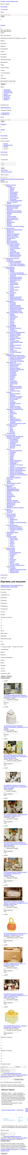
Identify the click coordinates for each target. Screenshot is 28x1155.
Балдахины (10, 209)
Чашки (12, 459)
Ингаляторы (13, 373)
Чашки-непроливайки (16, 460)
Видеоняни (13, 302)
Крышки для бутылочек (16, 469)
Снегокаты (13, 568)
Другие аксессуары (15, 256)
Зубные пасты (13, 383)
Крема (11, 416)
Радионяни (13, 304)
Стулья (12, 288)
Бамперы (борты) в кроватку (14, 212)
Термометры (13, 375)
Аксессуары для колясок (13, 244)
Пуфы (11, 343)
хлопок (2, 668)
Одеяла (9, 215)
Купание (9, 392)
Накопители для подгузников (18, 356)
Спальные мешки (11, 216)
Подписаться (19, 1110)
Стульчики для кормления (17, 272)
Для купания (13, 413)
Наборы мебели (14, 284)
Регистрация (4, 6)
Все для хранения (11, 292)
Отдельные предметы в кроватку (15, 226)
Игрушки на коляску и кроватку (15, 507)
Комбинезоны (13, 519)
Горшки (12, 389)
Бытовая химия (11, 433)
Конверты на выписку (16, 526)
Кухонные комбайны (15, 445)
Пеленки (9, 223)
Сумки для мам (14, 539)
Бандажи (12, 546)
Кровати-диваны (14, 197)
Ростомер (12, 339)
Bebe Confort (4, 633)
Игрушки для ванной (15, 397)
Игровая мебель (14, 289)
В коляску (9, 512)
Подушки (9, 213)
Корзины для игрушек (16, 297)
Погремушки (10, 494)
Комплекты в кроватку (13, 206)
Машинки (9, 486)
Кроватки (9, 186)
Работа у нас (7, 98)
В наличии (3, 592)
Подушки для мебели (15, 352)
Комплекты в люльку (12, 208)
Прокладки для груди (15, 363)
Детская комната (9, 267)
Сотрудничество (8, 92)
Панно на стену (14, 336)
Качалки (12, 322)
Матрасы (9, 220)
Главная (3, 585)
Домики (12, 556)
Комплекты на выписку (16, 528)
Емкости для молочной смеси (18, 470)
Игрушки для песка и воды (17, 565)
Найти (2, 16)
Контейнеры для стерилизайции (18, 474)
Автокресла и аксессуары (12, 258)
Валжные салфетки (15, 368)
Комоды (9, 203)
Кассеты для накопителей (17, 358)
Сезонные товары (10, 548)
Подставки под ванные (16, 396)
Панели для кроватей (15, 348)
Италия (3, 652)
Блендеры (12, 446)
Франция (3, 654)
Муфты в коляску (14, 245)
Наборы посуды (14, 462)
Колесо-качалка (14, 192)
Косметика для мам (12, 424)
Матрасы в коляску (15, 253)
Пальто (12, 518)
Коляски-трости (11, 238)
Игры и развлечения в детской (15, 312)
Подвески (9, 493)
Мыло (11, 410)
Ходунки (12, 319)
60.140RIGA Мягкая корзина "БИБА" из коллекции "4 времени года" (14, 964)
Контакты (6, 99)
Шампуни (12, 412)
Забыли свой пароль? (6, 171)
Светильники (13, 331)
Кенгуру (12, 540)
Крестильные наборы (12, 532)
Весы (11, 385)
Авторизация (4, 9)
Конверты (8, 509)
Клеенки (9, 225)
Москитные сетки (14, 252)
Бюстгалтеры (13, 538)
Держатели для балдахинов (14, 210)
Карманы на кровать (15, 338)
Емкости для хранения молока (18, 467)
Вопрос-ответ (7, 95)
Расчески (12, 378)
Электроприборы (11, 326)
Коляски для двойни (12, 235)
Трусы (11, 545)
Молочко (12, 431)
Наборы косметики (15, 419)
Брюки (12, 521)
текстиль (3, 670)
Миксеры (12, 447)
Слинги (12, 542)
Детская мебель (11, 268)
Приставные (13, 196)
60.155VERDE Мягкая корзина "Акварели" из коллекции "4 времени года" (15, 1026)
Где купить (7, 96)
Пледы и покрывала (12, 217)
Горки (11, 558)
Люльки (9, 239)
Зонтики (12, 249)
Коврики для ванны (15, 393)
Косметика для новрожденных (15, 409)
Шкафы (12, 270)
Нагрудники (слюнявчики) (14, 477)
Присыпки (13, 417)
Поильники (13, 452)
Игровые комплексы (15, 552)
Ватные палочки (14, 365)
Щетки (12, 379)
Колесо (12, 190)
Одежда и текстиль (10, 514)
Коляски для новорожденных (14, 229)
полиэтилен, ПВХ (5, 673)
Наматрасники (11, 222)
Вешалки (12, 346)
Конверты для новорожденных (18, 522)
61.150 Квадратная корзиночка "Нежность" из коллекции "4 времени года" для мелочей (15, 696)
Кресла (12, 291)
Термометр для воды (15, 403)
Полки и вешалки (14, 287)
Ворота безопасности (15, 306)
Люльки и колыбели (12, 202)
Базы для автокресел (15, 262)
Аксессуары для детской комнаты (16, 332)
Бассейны (12, 561)
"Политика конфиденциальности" (10, 1149)
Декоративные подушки (16, 342)
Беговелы (12, 551)
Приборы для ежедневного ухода (15, 355)
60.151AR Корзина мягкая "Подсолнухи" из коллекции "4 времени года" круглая (15, 934)
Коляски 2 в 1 (10, 231)
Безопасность (10, 301)
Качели (12, 321)
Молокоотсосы (14, 442)
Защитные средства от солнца (18, 423)
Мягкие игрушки (11, 487)
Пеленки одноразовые (16, 388)
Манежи (12, 271)
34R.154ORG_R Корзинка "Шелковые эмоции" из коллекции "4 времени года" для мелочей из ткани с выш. (15, 903)
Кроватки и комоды (10, 185)
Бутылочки (10, 479)
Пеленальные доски (15, 280)
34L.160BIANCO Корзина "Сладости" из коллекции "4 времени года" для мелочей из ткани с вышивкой (15, 787)
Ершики (12, 476)
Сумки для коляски (15, 248)
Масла (11, 414)
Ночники (12, 329)
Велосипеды (13, 554)
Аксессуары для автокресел (14, 261)
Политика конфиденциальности (9, 1119)
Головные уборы (11, 515)
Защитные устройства (16, 309)
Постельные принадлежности (13, 205)
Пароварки (13, 443)
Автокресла (10, 259)
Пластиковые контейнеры (17, 299)
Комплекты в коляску (15, 255)
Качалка (12, 189)
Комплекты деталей (15, 335)
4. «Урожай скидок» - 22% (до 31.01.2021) (12, 646)
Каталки (12, 323)
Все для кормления (10, 435)
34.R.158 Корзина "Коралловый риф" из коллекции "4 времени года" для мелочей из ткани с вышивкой (15, 844)
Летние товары (11, 549)
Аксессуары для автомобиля (17, 265)
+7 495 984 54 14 (5, 114)
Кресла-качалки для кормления (15, 436)
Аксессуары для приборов (17, 361)
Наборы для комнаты (15, 345)
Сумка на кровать (14, 340)
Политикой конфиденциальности (12, 1073)
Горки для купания (15, 406)
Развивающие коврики (13, 489)
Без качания (13, 199)
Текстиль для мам (11, 536)
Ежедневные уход (11, 362)
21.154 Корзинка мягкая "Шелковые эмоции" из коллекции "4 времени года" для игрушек (15, 727)
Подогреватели (14, 439)
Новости (6, 94)
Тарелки (12, 454)
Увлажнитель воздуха (15, 328)
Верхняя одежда (11, 516)
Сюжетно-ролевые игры (13, 502)
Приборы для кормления (13, 437)
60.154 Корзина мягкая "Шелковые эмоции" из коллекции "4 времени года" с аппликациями (15, 873)
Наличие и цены (8, 145)
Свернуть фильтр (5, 678)
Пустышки (13, 372)
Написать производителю (8, 1110)
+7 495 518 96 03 (5, 113)
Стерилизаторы (14, 440)
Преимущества (8, 91)
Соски (8, 480)
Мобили (9, 492)
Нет (2, 641)
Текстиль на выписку (12, 525)
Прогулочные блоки (12, 242)
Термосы (12, 453)
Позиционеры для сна (13, 219)
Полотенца (13, 402)
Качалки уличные (14, 563)
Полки (11, 349)
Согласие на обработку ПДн (20, 1119)
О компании (7, 89)
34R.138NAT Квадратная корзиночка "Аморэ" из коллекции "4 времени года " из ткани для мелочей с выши (15, 995)
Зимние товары (11, 566)
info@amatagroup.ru (6, 107)
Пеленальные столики (16, 277)
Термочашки (13, 463)
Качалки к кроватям (15, 333)
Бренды (6, 143)
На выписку (10, 510)
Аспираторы (13, 380)
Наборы (9, 481)
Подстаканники (14, 246)
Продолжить (4, 1153)
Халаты (12, 400)
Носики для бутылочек (16, 471)
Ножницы (12, 376)
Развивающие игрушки (13, 490)
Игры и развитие (9, 485)
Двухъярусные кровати (16, 200)
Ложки (12, 456)
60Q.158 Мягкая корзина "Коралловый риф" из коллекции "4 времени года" (15, 815)
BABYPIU (3, 636)
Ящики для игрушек (15, 298)
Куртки (12, 523)
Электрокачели (14, 282)
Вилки (11, 457)
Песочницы (13, 559)
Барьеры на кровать (15, 305)
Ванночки (12, 395)
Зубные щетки (14, 382)
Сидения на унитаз (15, 390)
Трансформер (13, 193)
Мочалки (12, 405)
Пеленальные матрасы (16, 278)
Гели (11, 427)
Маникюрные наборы (16, 386)
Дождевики (13, 251)
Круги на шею (14, 399)
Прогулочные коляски (13, 236)
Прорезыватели (14, 371)
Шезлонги (12, 281)
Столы (11, 285)
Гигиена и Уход (9, 354)
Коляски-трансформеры (13, 234)
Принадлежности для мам (14, 483)
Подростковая (13, 194)
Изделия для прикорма (16, 450)
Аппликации (13, 350)
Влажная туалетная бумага (17, 369)
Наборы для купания (15, 407)
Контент (6, 146)
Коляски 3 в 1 (10, 232)
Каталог (7, 585)
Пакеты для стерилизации (17, 473)
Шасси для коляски (12, 241)
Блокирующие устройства (17, 308)
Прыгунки (13, 318)
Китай (2, 662)
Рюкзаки (12, 543)
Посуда (9, 449)
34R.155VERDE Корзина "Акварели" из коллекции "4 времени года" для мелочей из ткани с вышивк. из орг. (15, 756)
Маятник (12, 187)
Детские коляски (9, 228)
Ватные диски (14, 366)
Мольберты (13, 325)
